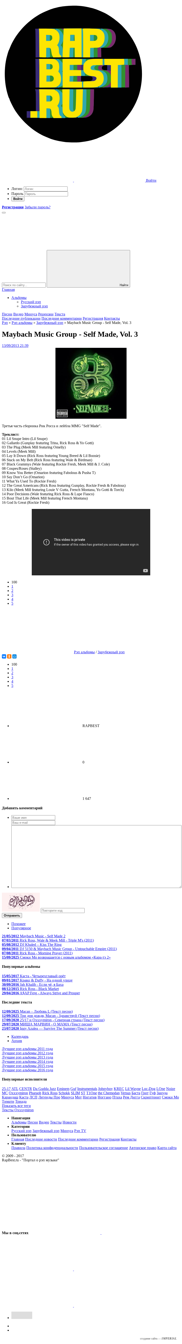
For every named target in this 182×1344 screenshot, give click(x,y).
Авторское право (142, 1148)
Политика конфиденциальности (52, 1148)
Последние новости (41, 1139)
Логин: (17, 189)
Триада (21, 1101)
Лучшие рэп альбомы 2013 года (27, 1057)
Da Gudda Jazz (44, 1089)
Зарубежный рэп (34, 306)
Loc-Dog (148, 1089)
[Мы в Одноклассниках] (38, 1306)
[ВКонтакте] (4, 656)
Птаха (117, 1097)
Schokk (64, 1093)
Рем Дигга (131, 1097)
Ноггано (104, 1097)
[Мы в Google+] (109, 1269)
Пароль (17, 194)
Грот (145, 1093)
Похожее (18, 924)
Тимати (8, 1101)
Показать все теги (16, 1106)
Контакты (112, 318)
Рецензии (46, 314)
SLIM (75, 1093)
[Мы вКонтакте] (65, 1233)
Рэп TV (80, 1131)
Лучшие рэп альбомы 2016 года (27, 1070)
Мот (78, 1097)
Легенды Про (49, 1097)
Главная (8, 290)
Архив (16, 1041)
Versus (126, 1093)
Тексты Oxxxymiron (18, 1110)
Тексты (56, 1122)
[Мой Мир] (14, 656)
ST (83, 1093)
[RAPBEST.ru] (73, 144)
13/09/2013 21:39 (15, 346)
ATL (14, 1089)
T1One (91, 1093)
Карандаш (10, 1097)
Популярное (21, 928)
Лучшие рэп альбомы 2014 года (27, 1062)
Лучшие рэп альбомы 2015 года (27, 1066)
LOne (160, 1089)
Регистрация (93, 318)
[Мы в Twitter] (137, 1233)
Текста (60, 314)
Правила (18, 1148)
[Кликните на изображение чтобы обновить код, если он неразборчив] (21, 910)
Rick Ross (50, 1093)
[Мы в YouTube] (109, 1306)
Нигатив (90, 1097)
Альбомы (19, 298)
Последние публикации (21, 318)
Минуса (30, 314)
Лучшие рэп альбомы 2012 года (27, 1053)
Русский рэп (31, 302)
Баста (136, 1093)
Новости (70, 1122)
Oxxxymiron (18, 1093)
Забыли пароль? (37, 207)
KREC (119, 1089)
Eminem (63, 1089)
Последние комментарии (61, 318)
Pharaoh (35, 1093)
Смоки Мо (170, 1097)
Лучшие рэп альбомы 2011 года (27, 1049)
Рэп (5, 323)
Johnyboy (105, 1089)
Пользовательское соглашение (103, 1148)
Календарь (19, 1036)
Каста (23, 1097)
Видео (18, 314)
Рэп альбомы (22, 323)
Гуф (153, 1093)
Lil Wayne (133, 1089)
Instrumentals (87, 1089)
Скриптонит (151, 1097)
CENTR (25, 1089)
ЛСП (33, 1097)
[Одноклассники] (9, 656)
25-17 (6, 1089)
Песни (7, 314)
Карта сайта (167, 1148)
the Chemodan (109, 1093)
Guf (73, 1089)
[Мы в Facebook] (38, 1269)
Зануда (162, 1093)
